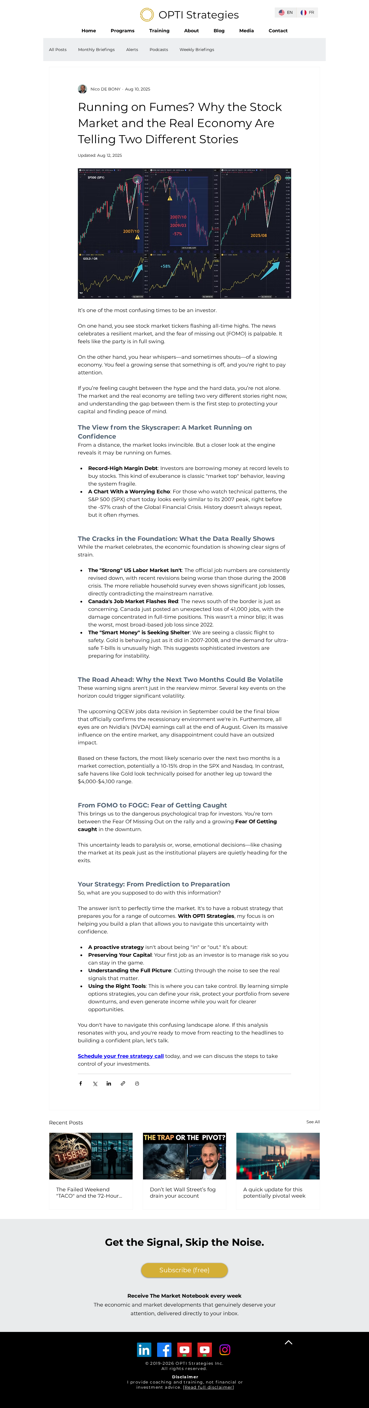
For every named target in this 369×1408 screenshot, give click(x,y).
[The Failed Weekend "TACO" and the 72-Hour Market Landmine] (91, 1156)
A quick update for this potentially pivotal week (274, 1192)
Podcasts (159, 49)
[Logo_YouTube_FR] (204, 1350)
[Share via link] (123, 1083)
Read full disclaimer (209, 1387)
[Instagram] (225, 1350)
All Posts (58, 49)
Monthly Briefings (96, 49)
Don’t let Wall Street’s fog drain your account (183, 1192)
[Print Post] (137, 1083)
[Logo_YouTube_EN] (184, 1350)
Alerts (132, 49)
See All (313, 1121)
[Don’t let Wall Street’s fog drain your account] (184, 1156)
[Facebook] (164, 1350)
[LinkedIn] (144, 1350)
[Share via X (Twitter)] (94, 1083)
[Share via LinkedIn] (109, 1083)
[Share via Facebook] (80, 1083)
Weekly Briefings (197, 49)
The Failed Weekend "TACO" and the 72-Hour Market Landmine (87, 1192)
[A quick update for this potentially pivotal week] (278, 1156)
